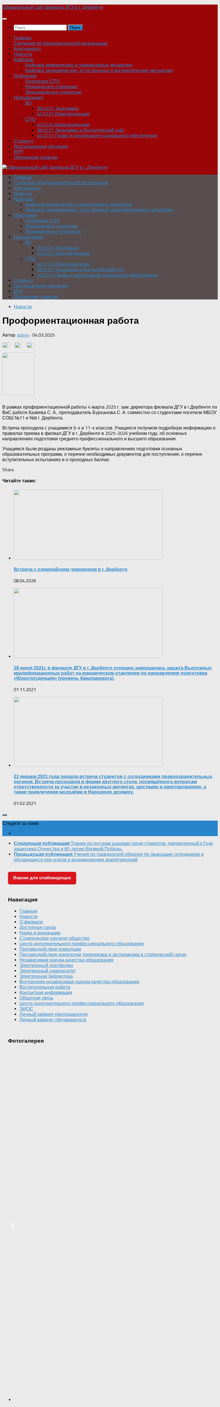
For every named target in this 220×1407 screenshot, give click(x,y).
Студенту (23, 141)
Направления (28, 97)
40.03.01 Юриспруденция (63, 114)
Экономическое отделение (53, 92)
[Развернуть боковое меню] (4, 815)
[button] (12, 1225)
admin (23, 335)
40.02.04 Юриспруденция (63, 124)
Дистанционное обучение (41, 146)
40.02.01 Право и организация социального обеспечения (97, 135)
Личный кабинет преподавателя (53, 1014)
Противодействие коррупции (50, 949)
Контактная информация (45, 992)
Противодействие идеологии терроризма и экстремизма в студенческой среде (102, 954)
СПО (30, 119)
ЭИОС (26, 1009)
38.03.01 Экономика (57, 108)
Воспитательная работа (44, 987)
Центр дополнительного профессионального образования (81, 943)
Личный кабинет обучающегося (52, 1019)
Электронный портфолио (46, 965)
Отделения (25, 76)
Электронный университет (47, 971)
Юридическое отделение (51, 86)
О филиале (31, 922)
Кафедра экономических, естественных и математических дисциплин (99, 70)
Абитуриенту (27, 48)
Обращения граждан (36, 157)
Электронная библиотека (46, 976)
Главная (23, 38)
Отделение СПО (42, 81)
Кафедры (24, 59)
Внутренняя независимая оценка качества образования (79, 981)
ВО (28, 103)
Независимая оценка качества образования (66, 960)
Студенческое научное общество (54, 938)
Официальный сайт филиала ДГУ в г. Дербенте (52, 7)
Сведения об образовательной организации (61, 43)
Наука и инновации (39, 933)
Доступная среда (37, 927)
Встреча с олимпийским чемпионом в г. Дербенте (70, 569)
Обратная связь (36, 998)
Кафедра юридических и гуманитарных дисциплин (79, 65)
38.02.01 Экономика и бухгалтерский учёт (80, 130)
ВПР (18, 152)
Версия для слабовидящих (42, 877)
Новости (23, 54)
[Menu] (4, 19)
